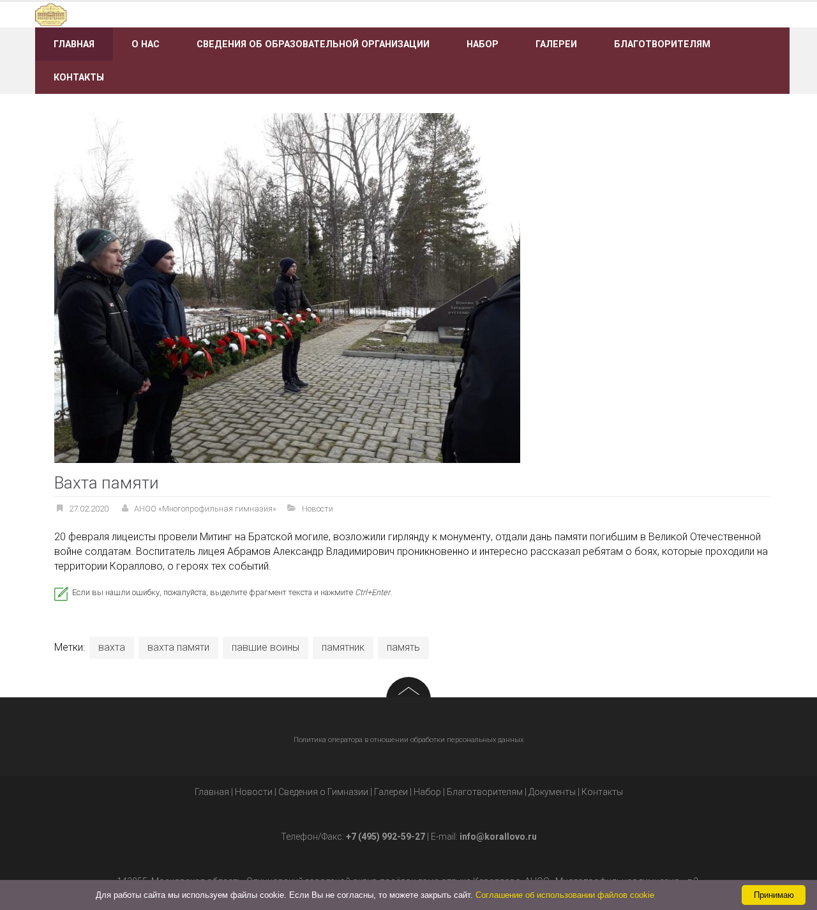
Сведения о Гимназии (323, 792)
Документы (552, 792)
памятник (343, 647)
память (403, 647)
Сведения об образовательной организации (313, 44)
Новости (317, 508)
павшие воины (265, 647)
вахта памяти (178, 647)
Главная (74, 44)
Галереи (556, 44)
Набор (482, 44)
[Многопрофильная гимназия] (154, 14)
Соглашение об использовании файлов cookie (565, 895)
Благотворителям (662, 44)
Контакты (79, 77)
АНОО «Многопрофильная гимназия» (205, 508)
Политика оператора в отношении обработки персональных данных (408, 740)
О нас (145, 44)
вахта (111, 647)
